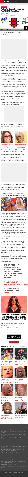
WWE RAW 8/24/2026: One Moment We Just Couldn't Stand (21, 363)
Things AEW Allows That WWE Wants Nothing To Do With (6, 381)
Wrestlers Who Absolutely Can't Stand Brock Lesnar (6, 399)
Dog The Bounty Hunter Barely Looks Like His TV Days (20, 399)
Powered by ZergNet (23, 346)
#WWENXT (13, 282)
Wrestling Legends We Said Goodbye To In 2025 (21, 417)
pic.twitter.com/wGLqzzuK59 (16, 284)
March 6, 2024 (10, 293)
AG (7, 13)
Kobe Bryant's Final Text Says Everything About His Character (6, 417)
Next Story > (14, 342)
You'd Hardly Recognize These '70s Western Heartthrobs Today (20, 146)
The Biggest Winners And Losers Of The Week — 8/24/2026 (6, 363)
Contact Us (20, 472)
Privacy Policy (8, 472)
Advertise (15, 472)
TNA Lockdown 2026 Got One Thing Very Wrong (20, 381)
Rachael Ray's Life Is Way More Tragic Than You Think (7, 146)
